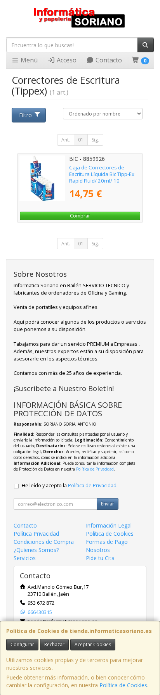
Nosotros (98, 550)
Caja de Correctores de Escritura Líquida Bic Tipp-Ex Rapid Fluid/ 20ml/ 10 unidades (101, 177)
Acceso (66, 60)
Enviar (107, 503)
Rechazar (54, 644)
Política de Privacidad (95, 469)
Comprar (80, 215)
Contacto (108, 60)
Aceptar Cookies (93, 644)
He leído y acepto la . (70, 485)
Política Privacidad (36, 533)
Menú (28, 60)
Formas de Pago (107, 541)
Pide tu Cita (100, 558)
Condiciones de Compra (44, 541)
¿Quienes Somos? (36, 550)
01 (80, 139)
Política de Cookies (123, 685)
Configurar (22, 644)
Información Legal (109, 525)
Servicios (25, 558)
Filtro (25, 115)
